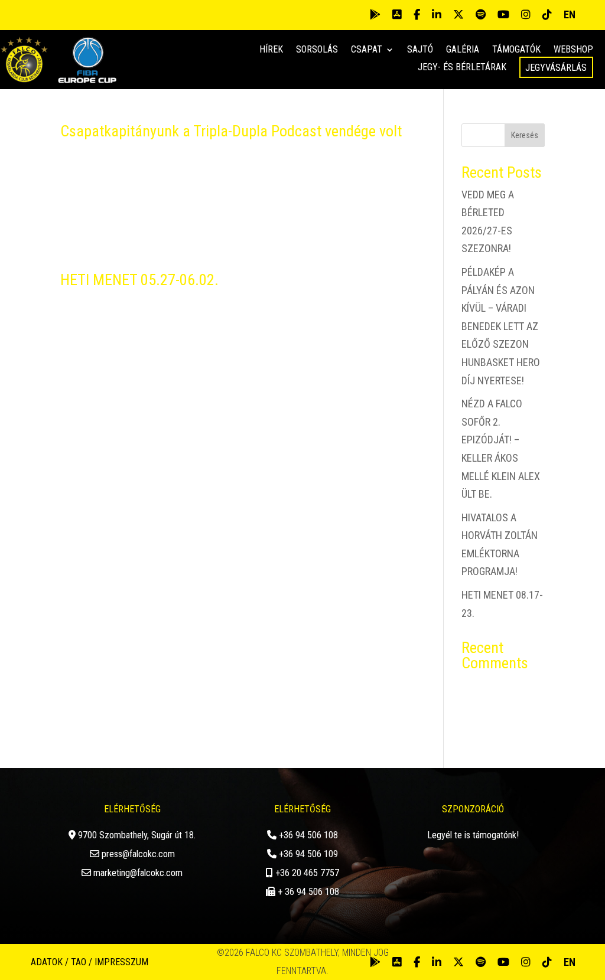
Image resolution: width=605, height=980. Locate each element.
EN (569, 14)
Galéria (462, 50)
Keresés (524, 135)
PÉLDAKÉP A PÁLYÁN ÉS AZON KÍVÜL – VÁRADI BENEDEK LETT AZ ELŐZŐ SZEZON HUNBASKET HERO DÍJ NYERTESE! (500, 326)
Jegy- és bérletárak (462, 68)
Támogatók (516, 50)
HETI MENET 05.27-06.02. (139, 280)
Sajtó (420, 50)
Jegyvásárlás (556, 67)
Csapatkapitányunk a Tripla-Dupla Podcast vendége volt (231, 131)
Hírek (271, 50)
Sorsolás (317, 50)
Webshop (573, 50)
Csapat (366, 50)
